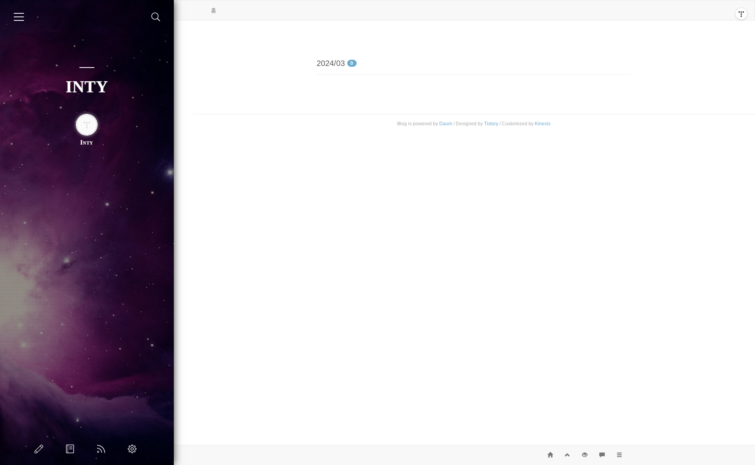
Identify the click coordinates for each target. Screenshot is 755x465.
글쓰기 (40, 449)
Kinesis (543, 123)
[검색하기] (155, 17)
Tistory (491, 123)
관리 (133, 449)
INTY (87, 87)
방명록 (71, 449)
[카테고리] (19, 17)
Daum (445, 123)
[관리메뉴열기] (741, 14)
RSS (102, 449)
